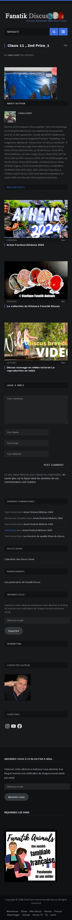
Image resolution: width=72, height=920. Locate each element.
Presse (58, 911)
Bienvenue (12, 911)
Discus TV (38, 914)
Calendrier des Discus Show (19, 559)
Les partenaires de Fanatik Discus (22, 582)
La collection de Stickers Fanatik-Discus (33, 306)
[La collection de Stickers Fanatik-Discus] (36, 282)
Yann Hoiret (13, 55)
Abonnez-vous (16, 797)
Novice (48, 911)
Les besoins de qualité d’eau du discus (43, 536)
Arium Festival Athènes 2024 (25, 245)
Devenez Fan (14, 643)
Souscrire (13, 631)
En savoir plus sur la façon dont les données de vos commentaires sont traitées (34, 478)
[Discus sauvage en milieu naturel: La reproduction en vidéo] (36, 343)
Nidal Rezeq (10, 530)
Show (24, 911)
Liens (53, 914)
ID (47, 914)
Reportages (13, 914)
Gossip (26, 914)
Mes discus (36, 911)
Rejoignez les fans (16, 812)
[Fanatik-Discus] (36, 16)
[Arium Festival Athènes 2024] (36, 220)
